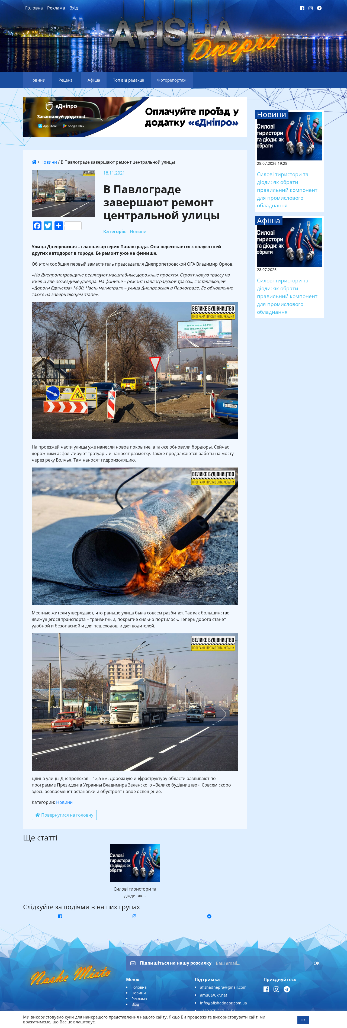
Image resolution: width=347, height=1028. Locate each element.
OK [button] (303, 1019)
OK (317, 963)
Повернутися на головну (66, 815)
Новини (48, 162)
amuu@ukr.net (213, 995)
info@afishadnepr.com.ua (223, 1003)
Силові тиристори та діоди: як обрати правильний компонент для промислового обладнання (287, 189)
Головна (34, 8)
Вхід (73, 8)
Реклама (56, 8)
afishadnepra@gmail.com (223, 987)
